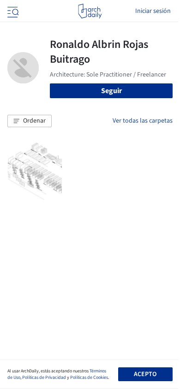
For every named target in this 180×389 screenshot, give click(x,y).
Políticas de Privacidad (44, 377)
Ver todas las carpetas (143, 120)
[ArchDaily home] (90, 11)
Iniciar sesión (153, 11)
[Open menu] (12, 11)
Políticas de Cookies (89, 377)
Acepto (145, 374)
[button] (29, 121)
